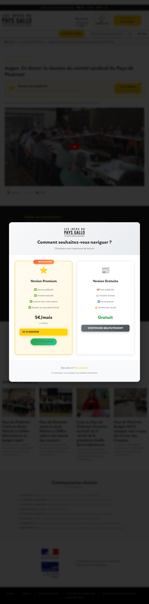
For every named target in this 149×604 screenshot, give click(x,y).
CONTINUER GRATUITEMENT (105, 328)
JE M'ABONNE (30, 332)
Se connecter (81, 368)
